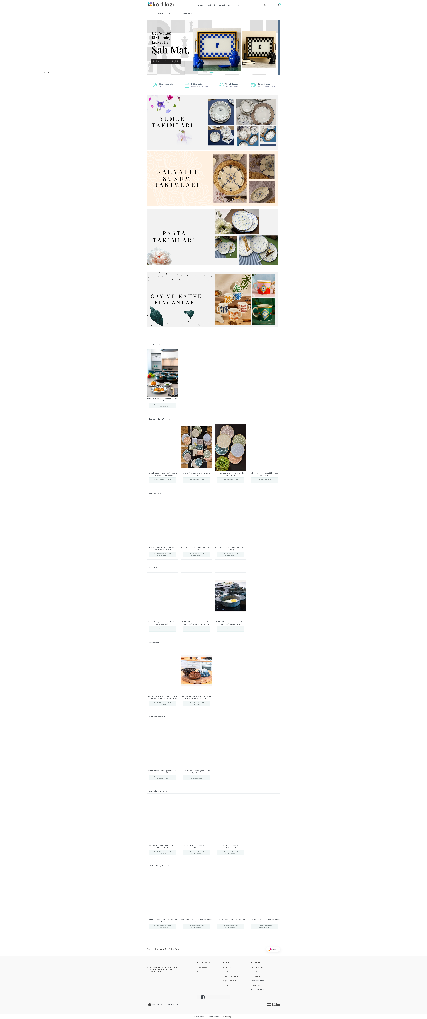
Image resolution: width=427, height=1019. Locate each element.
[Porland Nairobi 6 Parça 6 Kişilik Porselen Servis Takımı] (264, 447)
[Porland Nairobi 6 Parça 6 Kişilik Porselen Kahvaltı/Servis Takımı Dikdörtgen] (162, 447)
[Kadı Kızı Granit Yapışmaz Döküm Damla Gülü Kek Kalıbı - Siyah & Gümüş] (196, 670)
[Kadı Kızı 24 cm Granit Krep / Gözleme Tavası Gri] (196, 819)
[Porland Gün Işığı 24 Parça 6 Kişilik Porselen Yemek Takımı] (162, 372)
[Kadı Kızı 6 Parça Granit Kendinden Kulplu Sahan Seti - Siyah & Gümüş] (230, 596)
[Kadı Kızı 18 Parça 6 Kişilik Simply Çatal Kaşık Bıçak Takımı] (196, 893)
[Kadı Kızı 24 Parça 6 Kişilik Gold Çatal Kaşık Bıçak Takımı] (230, 893)
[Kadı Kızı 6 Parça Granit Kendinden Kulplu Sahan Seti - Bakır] (162, 596)
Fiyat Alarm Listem (257, 989)
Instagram (220, 998)
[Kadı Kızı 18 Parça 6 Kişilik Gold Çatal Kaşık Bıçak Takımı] (162, 893)
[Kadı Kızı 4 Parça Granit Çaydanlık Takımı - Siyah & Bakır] (196, 745)
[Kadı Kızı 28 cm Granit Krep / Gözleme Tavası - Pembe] (230, 819)
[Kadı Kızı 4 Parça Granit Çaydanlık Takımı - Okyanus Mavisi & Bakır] (162, 745)
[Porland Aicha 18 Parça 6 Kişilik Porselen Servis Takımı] (196, 447)
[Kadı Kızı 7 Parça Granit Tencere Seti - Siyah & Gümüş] (230, 521)
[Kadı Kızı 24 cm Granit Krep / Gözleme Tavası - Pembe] (162, 819)
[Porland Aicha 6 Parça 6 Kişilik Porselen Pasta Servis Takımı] (230, 447)
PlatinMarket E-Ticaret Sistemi (206, 1017)
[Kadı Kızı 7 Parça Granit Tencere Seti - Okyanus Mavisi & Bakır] (162, 521)
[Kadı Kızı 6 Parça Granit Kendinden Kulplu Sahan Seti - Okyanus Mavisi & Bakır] (196, 596)
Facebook (209, 998)
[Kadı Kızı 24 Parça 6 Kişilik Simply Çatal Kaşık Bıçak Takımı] (264, 893)
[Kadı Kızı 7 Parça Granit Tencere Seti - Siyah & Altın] (196, 521)
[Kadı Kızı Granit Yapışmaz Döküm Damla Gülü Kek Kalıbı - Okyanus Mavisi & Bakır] (162, 670)
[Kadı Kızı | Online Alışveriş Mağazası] (161, 8)
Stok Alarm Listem (257, 981)
